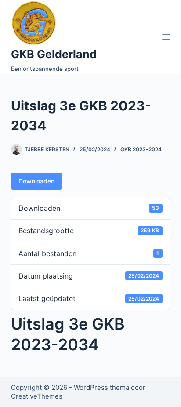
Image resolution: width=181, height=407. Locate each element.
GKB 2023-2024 (141, 149)
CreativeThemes (36, 396)
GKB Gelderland (54, 54)
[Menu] (166, 37)
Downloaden (36, 181)
